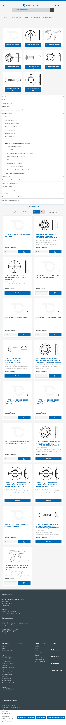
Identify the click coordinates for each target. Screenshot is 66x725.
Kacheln (36, 212)
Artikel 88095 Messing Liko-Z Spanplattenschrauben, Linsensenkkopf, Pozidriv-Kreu (47, 526)
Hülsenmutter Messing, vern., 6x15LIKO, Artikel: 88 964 (47, 276)
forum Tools (38, 657)
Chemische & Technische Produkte (11, 179)
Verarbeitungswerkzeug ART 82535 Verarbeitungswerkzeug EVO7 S (17, 567)
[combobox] (31, 10)
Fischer (37, 655)
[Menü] (3, 5)
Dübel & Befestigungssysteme (10, 183)
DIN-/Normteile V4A (10, 136)
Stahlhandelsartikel (7, 103)
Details (17, 293)
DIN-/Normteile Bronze (11, 120)
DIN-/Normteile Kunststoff (12, 123)
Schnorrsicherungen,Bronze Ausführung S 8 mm (16, 525)
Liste (42, 212)
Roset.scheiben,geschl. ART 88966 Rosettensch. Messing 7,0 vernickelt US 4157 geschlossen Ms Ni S (48, 360)
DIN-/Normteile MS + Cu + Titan (13, 126)
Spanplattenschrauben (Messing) (16, 166)
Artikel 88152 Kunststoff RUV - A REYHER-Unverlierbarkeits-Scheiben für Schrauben (17, 484)
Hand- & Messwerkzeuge (8, 190)
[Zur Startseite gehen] (32, 5)
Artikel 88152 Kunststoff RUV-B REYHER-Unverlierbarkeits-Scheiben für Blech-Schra (48, 484)
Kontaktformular (57, 670)
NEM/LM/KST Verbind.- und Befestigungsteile (17, 143)
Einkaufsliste (55, 650)
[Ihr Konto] (59, 5)
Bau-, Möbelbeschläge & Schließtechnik (12, 110)
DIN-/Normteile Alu (10, 116)
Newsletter (55, 656)
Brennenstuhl (38, 653)
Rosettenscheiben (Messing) (14, 163)
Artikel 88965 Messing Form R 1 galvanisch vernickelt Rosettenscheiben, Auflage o (47, 443)
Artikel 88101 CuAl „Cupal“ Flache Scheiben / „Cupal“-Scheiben (15, 277)
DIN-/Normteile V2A (10, 133)
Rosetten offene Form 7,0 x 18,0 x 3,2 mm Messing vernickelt (17, 442)
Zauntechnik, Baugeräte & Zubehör (11, 200)
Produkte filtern (34, 206)
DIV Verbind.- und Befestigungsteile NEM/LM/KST (20, 153)
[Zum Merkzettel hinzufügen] (27, 229)
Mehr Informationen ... (7, 722)
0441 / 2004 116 (11, 611)
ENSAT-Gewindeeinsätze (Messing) (16, 156)
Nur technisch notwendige (26, 717)
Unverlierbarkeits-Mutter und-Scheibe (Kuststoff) (20, 169)
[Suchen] (52, 10)
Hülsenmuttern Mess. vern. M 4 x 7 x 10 (17, 318)
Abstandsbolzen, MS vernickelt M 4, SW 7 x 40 (17, 235)
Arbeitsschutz (5, 106)
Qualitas (4, 100)
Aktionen (4, 96)
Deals (20, 643)
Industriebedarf (6, 193)
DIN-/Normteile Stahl (10, 130)
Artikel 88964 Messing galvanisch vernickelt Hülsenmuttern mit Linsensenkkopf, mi (13, 360)
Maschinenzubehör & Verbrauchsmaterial (13, 196)
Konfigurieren (41, 717)
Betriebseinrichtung (7, 176)
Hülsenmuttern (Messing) (14, 160)
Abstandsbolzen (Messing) (14, 146)
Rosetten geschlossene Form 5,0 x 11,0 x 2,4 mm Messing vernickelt (16, 401)
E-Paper (54, 643)
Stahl (36, 648)
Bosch (36, 650)
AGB (3, 710)
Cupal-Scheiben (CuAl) (13, 150)
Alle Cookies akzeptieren (56, 717)
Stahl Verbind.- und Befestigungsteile (15, 173)
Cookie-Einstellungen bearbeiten (11, 707)
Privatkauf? (55, 663)
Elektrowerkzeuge (7, 186)
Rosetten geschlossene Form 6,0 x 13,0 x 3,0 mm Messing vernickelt (47, 401)
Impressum (5, 703)
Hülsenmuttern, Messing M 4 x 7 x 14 (48, 318)
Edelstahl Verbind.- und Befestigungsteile (16, 140)
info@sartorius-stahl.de (13, 613)
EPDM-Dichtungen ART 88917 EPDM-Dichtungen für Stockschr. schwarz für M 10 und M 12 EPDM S (47, 236)
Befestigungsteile (7, 113)
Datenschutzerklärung (8, 705)
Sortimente (5, 643)
